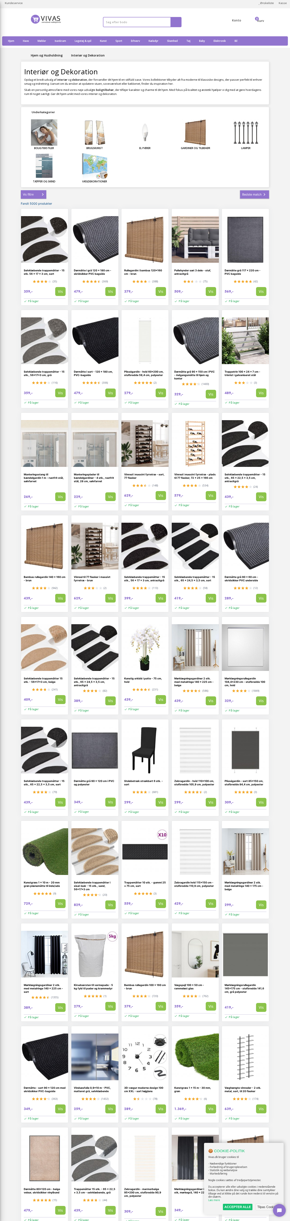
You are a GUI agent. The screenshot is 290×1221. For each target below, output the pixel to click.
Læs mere (214, 1200)
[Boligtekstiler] (44, 132)
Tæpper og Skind (44, 181)
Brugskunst (94, 148)
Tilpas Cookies (267, 1207)
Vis (60, 291)
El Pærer (145, 148)
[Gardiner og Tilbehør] (195, 132)
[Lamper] (246, 132)
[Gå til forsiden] (25, 55)
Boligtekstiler (44, 148)
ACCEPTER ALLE (237, 1207)
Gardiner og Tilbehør (195, 148)
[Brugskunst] (95, 132)
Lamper (246, 148)
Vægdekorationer (94, 181)
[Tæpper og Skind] (44, 166)
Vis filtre (28, 194)
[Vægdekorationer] (95, 166)
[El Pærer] (145, 132)
